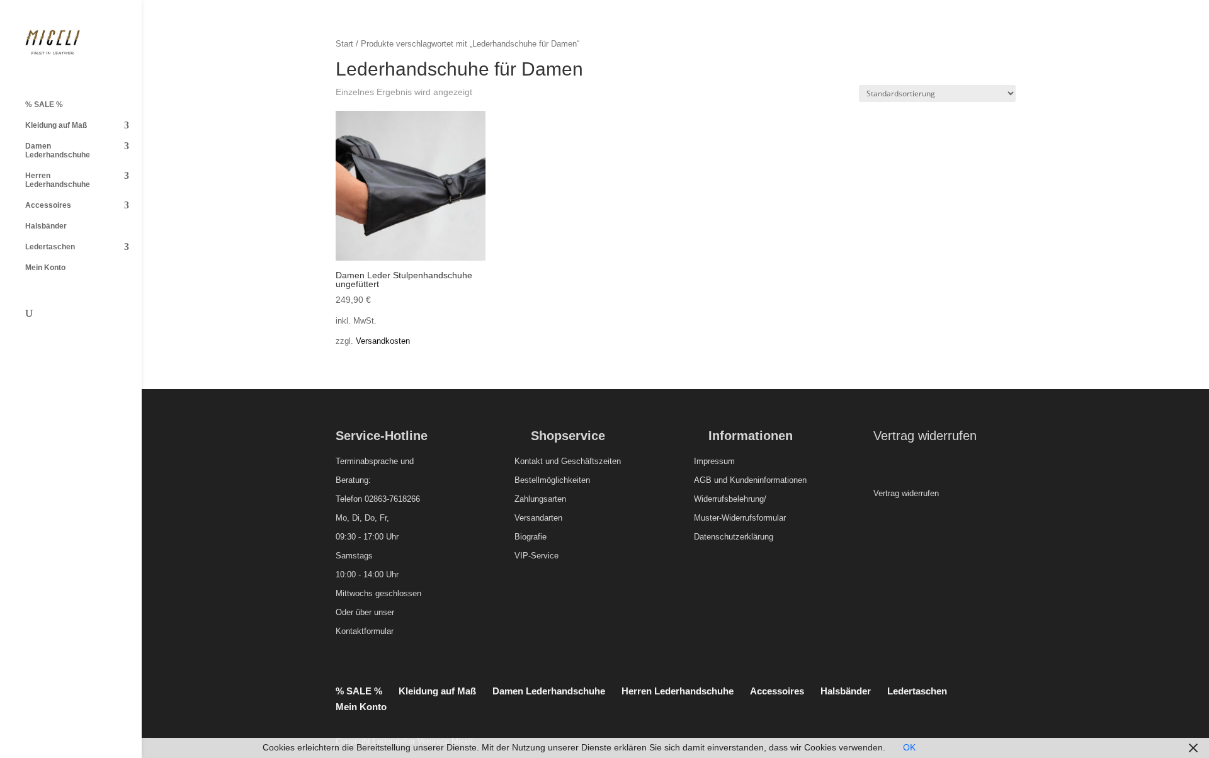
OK (909, 747)
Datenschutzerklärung (733, 536)
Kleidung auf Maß (56, 125)
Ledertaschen (50, 246)
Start (344, 43)
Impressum (714, 461)
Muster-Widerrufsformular (740, 518)
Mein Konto (45, 267)
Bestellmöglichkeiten (552, 480)
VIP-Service (536, 555)
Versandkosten (383, 341)
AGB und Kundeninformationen (750, 480)
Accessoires (48, 205)
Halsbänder (46, 226)
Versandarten (538, 518)
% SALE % (44, 104)
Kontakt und (536, 461)
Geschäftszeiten (591, 461)
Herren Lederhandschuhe (57, 180)
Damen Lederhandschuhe (57, 150)
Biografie (530, 536)
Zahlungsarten (540, 499)
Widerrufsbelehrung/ (730, 499)
